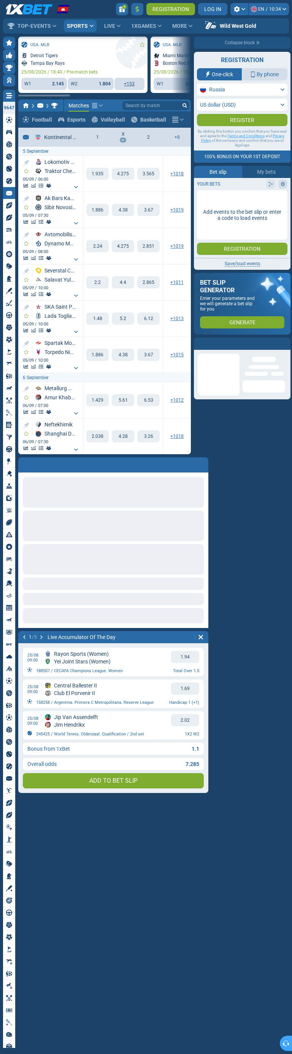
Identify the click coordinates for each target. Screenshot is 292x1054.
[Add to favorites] (142, 45)
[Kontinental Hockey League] (54, 105)
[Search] (184, 105)
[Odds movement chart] (33, 186)
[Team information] (49, 186)
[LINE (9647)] (25, 105)
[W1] (97, 174)
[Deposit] (137, 9)
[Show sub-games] (76, 187)
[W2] (148, 174)
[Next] (44, 463)
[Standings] (41, 186)
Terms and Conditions (246, 151)
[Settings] (239, 9)
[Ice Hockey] (40, 105)
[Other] (97, 105)
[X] (123, 174)
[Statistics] (26, 186)
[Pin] (26, 162)
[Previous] (24, 463)
